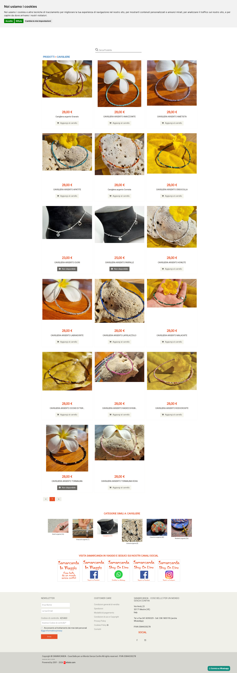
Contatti (97, 629)
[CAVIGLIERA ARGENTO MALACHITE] (171, 302)
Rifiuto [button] (19, 21)
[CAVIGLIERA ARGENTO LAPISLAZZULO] (119, 302)
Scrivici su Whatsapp (220, 668)
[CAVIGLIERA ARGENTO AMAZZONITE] (119, 83)
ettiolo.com (70, 662)
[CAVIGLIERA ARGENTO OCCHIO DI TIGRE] (67, 375)
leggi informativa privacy (51, 631)
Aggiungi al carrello (68, 123)
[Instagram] (146, 640)
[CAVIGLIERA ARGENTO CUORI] (67, 229)
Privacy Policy (100, 621)
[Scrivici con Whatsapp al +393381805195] (119, 570)
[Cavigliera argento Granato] (67, 83)
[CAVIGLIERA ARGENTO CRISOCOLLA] (171, 156)
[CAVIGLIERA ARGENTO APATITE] (67, 156)
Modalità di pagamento (104, 613)
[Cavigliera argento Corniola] (119, 156)
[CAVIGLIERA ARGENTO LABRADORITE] (67, 302)
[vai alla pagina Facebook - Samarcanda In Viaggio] (93, 570)
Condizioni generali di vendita (106, 604)
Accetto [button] (9, 21)
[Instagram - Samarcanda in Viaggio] (169, 570)
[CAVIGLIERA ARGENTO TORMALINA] (67, 448)
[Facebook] (138, 640)
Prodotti (49, 56)
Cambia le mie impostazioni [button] (38, 21)
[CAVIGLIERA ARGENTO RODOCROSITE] (171, 375)
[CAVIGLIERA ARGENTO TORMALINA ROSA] (119, 448)
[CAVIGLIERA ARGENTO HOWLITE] (171, 229)
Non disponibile (68, 269)
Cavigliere (63, 56)
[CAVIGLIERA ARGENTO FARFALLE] (119, 229)
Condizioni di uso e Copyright (106, 617)
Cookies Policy (100, 625)
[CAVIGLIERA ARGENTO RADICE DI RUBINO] (119, 375)
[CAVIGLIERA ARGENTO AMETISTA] (171, 83)
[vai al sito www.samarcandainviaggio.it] (68, 570)
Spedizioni (98, 608)
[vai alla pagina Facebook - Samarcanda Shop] (144, 570)
